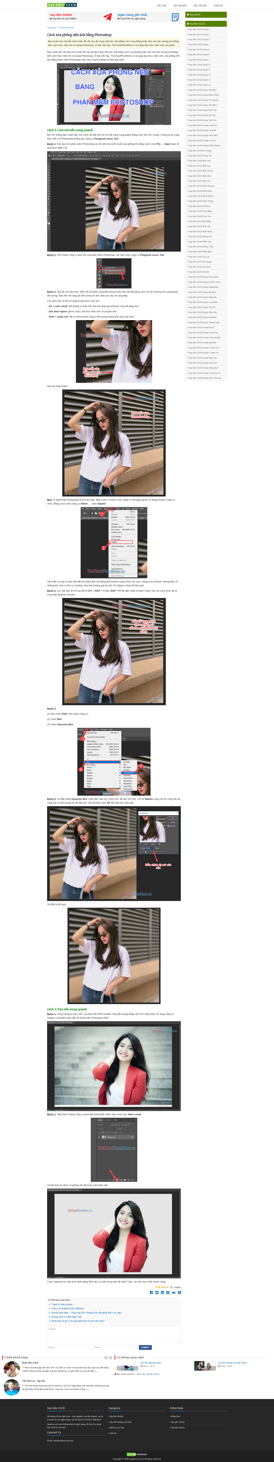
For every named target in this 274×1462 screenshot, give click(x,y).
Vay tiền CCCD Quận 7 (199, 60)
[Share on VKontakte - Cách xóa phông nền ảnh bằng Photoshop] (173, 1293)
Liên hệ (113, 1433)
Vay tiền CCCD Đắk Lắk (199, 226)
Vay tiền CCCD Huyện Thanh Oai (204, 348)
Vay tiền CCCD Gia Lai (199, 257)
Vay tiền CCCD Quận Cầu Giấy (203, 312)
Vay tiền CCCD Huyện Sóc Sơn (203, 363)
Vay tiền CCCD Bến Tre (199, 181)
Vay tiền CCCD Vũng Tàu (200, 155)
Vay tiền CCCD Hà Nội (199, 272)
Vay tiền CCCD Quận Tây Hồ (202, 307)
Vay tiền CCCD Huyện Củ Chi (202, 140)
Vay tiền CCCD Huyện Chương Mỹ (204, 337)
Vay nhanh (180, 5)
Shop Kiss (175, 1416)
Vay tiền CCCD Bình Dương (201, 186)
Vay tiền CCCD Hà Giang (200, 262)
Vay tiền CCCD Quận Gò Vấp (202, 115)
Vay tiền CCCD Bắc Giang (200, 171)
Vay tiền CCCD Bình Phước (201, 196)
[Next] (110, 1358)
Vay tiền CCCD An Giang (200, 150)
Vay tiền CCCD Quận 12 (200, 85)
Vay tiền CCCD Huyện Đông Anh (203, 368)
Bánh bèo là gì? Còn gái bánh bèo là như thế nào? (77, 1321)
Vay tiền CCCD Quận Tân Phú (202, 120)
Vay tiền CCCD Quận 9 (199, 70)
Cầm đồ (218, 5)
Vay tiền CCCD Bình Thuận (201, 201)
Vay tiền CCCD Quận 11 (200, 80)
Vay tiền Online (153, 1374)
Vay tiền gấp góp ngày (150, 1362)
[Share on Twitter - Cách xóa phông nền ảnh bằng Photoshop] (156, 1293)
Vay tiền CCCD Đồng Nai (200, 236)
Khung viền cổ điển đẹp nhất (66, 1317)
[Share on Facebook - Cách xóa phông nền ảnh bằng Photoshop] (151, 1293)
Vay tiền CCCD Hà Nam (199, 267)
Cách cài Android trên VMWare (67, 1308)
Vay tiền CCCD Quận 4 (199, 44)
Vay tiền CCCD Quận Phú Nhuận (204, 100)
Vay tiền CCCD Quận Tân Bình (203, 105)
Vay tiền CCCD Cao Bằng (200, 211)
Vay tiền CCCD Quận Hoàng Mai (203, 287)
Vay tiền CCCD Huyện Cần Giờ (203, 125)
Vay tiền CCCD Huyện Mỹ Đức (202, 342)
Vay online (200, 5)
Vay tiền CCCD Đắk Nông (200, 231)
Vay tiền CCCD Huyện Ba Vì (201, 327)
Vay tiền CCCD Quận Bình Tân (203, 110)
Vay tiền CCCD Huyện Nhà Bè (202, 130)
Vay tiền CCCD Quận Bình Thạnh (204, 95)
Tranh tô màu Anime (62, 1304)
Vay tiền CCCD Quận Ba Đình (202, 292)
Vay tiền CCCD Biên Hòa (200, 241)
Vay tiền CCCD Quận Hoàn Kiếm (204, 277)
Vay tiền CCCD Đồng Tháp (201, 246)
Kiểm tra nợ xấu (117, 1427)
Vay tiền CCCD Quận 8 (199, 65)
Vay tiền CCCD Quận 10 (200, 75)
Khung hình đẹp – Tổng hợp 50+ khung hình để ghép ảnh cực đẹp (86, 1312)
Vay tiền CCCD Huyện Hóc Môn (203, 135)
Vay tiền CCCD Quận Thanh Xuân (204, 322)
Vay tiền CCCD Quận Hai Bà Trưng (205, 282)
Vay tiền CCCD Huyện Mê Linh (203, 358)
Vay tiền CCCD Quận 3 (199, 39)
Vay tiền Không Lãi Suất (120, 1422)
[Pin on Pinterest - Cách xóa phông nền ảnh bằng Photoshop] (167, 1293)
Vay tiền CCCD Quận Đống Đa (203, 297)
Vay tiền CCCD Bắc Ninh (200, 176)
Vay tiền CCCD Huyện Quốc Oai (203, 332)
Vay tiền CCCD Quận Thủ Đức (202, 90)
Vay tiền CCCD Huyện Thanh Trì (203, 353)
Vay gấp (161, 5)
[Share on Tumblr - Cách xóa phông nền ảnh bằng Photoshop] (179, 1293)
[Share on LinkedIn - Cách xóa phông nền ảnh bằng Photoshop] (161, 1293)
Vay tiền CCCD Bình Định (200, 191)
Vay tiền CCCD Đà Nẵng (200, 221)
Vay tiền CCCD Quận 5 (199, 49)
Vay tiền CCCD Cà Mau (199, 206)
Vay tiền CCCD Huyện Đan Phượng (205, 378)
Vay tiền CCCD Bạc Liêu (200, 160)
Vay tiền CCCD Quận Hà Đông (203, 317)
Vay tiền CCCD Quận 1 (199, 29)
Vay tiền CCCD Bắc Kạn (200, 166)
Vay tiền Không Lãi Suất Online (232, 1362)
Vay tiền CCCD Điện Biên (200, 251)
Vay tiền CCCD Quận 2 (199, 34)
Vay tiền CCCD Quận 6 (199, 54)
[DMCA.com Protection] (137, 1454)
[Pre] (106, 1358)
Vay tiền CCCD (178, 1422)
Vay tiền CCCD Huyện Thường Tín (204, 373)
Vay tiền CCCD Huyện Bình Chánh (204, 145)
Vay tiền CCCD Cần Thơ (200, 216)
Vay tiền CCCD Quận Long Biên (203, 302)
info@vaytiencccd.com (63, 1440)
